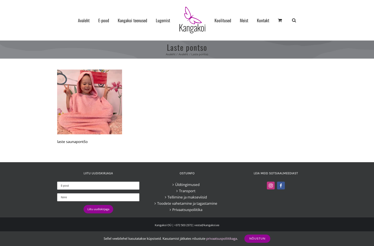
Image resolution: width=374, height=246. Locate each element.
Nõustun (257, 238)
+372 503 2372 (183, 225)
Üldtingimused (187, 184)
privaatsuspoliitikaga (221, 238)
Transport (187, 190)
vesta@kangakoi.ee (206, 225)
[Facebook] (281, 185)
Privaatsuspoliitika (187, 209)
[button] (276, 20)
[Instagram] (271, 185)
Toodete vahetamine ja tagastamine (187, 203)
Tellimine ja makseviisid (187, 197)
